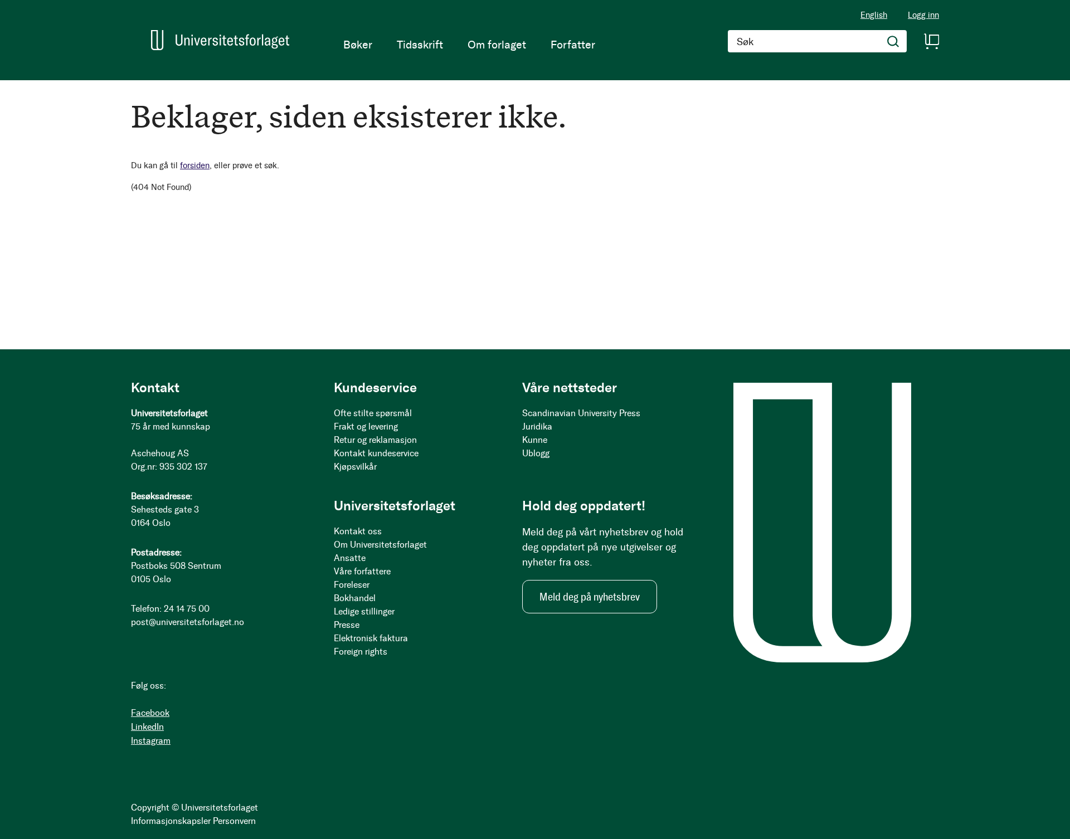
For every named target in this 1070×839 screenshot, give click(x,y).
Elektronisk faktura (371, 638)
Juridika (537, 426)
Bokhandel (355, 598)
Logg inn (923, 15)
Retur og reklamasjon (375, 440)
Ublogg (535, 453)
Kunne (534, 440)
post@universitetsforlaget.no (187, 622)
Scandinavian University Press (581, 413)
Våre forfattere (362, 571)
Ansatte (350, 558)
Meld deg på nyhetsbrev (589, 596)
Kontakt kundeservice (376, 453)
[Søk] (893, 41)
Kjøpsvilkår (355, 466)
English (873, 15)
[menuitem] (358, 44)
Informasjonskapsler (171, 821)
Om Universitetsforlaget (380, 544)
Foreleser (351, 584)
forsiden (195, 165)
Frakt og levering (366, 426)
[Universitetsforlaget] (220, 40)
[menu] (469, 44)
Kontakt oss (358, 531)
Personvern (234, 821)
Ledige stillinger (364, 611)
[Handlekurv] (931, 41)
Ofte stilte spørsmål (373, 413)
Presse (346, 625)
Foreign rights (360, 651)
